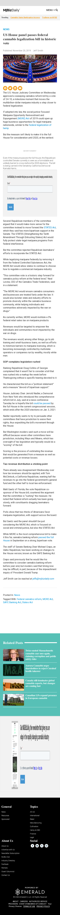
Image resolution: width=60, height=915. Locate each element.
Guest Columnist (7, 872)
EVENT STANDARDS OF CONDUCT (32, 904)
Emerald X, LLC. (26, 897)
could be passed (42, 403)
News (6, 29)
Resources (5, 816)
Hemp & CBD (35, 830)
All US (32, 812)
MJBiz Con (5, 857)
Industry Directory (8, 861)
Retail (32, 819)
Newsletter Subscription (10, 853)
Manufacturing (36, 823)
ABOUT (15, 901)
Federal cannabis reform (29, 599)
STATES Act (50, 227)
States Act (27, 602)
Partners (4, 868)
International (34, 816)
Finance (33, 834)
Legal (32, 837)
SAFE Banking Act (12, 602)
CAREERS (24, 901)
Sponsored (5, 819)
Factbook (4, 864)
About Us (5, 846)
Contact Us (5, 875)
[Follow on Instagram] (46, 845)
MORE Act (48, 599)
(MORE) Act (23, 118)
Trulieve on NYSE (49, 17)
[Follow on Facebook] (32, 845)
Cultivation (34, 827)
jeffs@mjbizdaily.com (43, 578)
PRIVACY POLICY (43, 906)
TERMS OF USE (29, 906)
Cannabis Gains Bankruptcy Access (25, 17)
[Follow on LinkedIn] (37, 845)
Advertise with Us (8, 850)
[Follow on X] (42, 845)
